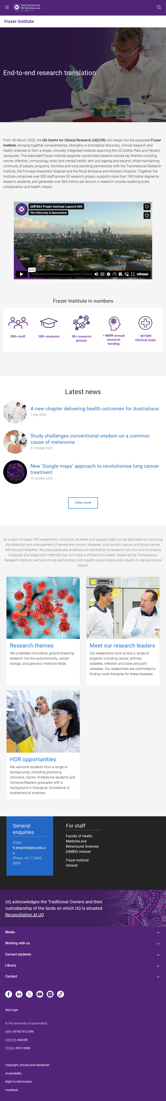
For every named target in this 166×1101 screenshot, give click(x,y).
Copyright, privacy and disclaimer (27, 1065)
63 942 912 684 (23, 1031)
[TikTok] (60, 995)
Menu (7, 8)
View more (83, 503)
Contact (11, 976)
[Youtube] (39, 995)
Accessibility (13, 1073)
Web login (11, 1010)
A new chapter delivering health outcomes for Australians (94, 409)
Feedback (11, 1090)
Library (10, 965)
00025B (22, 1040)
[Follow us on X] (29, 995)
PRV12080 (23, 1048)
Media (10, 932)
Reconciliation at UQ (24, 914)
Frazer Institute (19, 21)
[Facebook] (8, 995)
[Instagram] (50, 995)
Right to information (18, 1081)
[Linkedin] (19, 995)
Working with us (17, 943)
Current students (18, 954)
